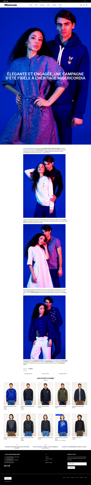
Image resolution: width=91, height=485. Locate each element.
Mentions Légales (48, 462)
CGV (46, 460)
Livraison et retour (48, 458)
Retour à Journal (45, 373)
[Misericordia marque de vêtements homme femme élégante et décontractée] (44, 217)
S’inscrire (71, 467)
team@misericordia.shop (9, 462)
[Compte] (81, 5)
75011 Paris (12, 456)
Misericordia (9, 481)
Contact (47, 456)
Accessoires (42, 5)
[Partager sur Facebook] (30, 368)
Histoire (48, 5)
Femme (36, 5)
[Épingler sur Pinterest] (31, 368)
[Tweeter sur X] (28, 368)
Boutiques (54, 5)
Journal (60, 5)
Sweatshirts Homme (45, 378)
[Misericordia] (10, 5)
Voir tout (46, 380)
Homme (30, 5)
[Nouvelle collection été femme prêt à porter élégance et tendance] (44, 287)
